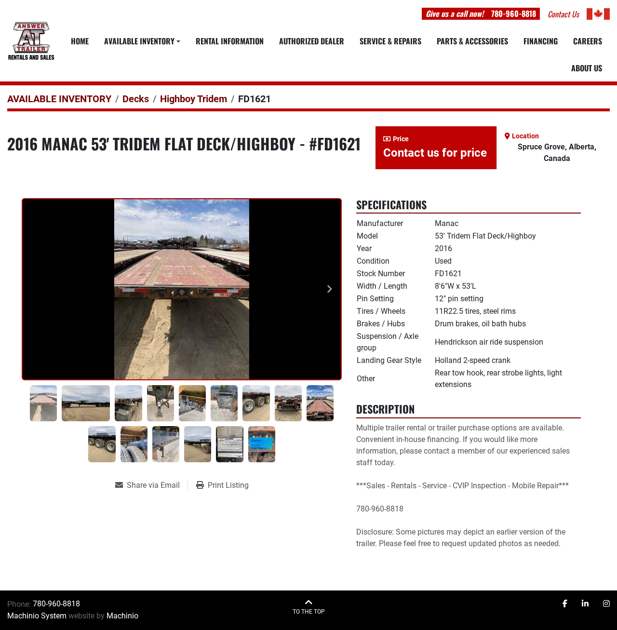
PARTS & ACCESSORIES (472, 41)
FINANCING (540, 41)
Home (80, 41)
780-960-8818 (513, 13)
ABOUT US (586, 68)
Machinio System (37, 615)
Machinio (122, 615)
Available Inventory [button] (139, 41)
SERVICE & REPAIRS (390, 41)
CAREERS (587, 41)
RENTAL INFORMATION (230, 41)
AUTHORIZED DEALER (311, 41)
